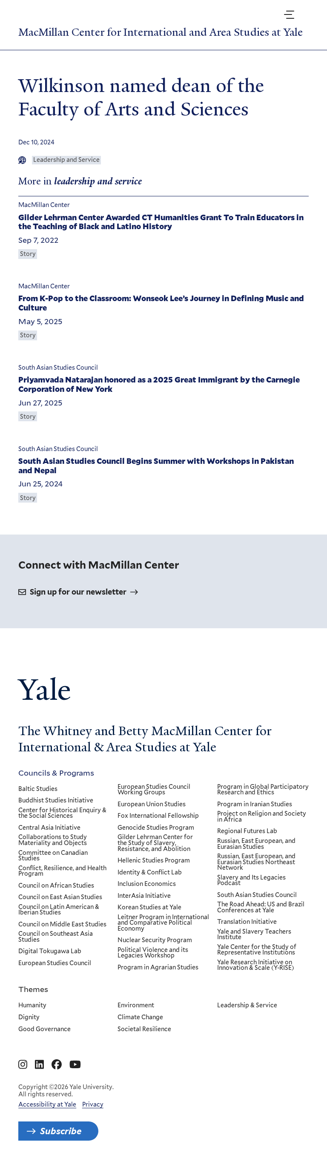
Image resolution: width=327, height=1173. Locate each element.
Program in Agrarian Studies (158, 968)
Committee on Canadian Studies (53, 856)
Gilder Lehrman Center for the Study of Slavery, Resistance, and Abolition (155, 843)
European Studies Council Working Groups (154, 790)
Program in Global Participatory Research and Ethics (263, 790)
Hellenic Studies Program (154, 861)
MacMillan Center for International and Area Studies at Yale (160, 32)
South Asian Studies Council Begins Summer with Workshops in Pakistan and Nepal (156, 466)
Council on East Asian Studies (60, 897)
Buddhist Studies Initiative (55, 801)
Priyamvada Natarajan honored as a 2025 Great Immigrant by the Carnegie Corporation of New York (159, 384)
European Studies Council (54, 963)
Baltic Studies (37, 789)
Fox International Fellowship (158, 816)
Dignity (29, 1018)
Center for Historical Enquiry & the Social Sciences (62, 813)
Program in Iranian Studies (254, 805)
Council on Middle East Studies (62, 925)
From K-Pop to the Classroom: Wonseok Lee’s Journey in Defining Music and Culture (161, 303)
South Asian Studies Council (257, 895)
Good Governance (44, 1029)
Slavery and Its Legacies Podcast (251, 880)
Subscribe (60, 1131)
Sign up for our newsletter (78, 591)
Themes (33, 989)
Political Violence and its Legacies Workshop (153, 953)
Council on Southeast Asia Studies (55, 937)
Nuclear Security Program (155, 940)
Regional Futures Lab (247, 831)
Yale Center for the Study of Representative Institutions (256, 950)
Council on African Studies (56, 886)
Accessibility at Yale (47, 1104)
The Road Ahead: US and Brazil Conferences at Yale (260, 907)
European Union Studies (152, 805)
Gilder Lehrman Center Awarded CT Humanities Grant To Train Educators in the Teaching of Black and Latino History (161, 222)
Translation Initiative (247, 922)
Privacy (92, 1104)
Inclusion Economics (147, 884)
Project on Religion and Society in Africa (261, 816)
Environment (136, 1006)
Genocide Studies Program (156, 828)
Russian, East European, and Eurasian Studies (256, 844)
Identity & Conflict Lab (150, 873)
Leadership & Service (247, 1006)
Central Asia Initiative (49, 828)
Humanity (32, 1006)
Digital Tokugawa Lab (49, 951)
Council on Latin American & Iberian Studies (58, 910)
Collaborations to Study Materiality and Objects (52, 840)
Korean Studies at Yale (149, 908)
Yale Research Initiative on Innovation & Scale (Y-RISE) (255, 965)
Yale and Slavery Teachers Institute (254, 934)
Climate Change (140, 1018)
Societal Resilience (144, 1029)
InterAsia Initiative (144, 896)
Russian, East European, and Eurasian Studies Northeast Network (256, 862)
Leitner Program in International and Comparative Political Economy (163, 923)
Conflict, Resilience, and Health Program (62, 871)
